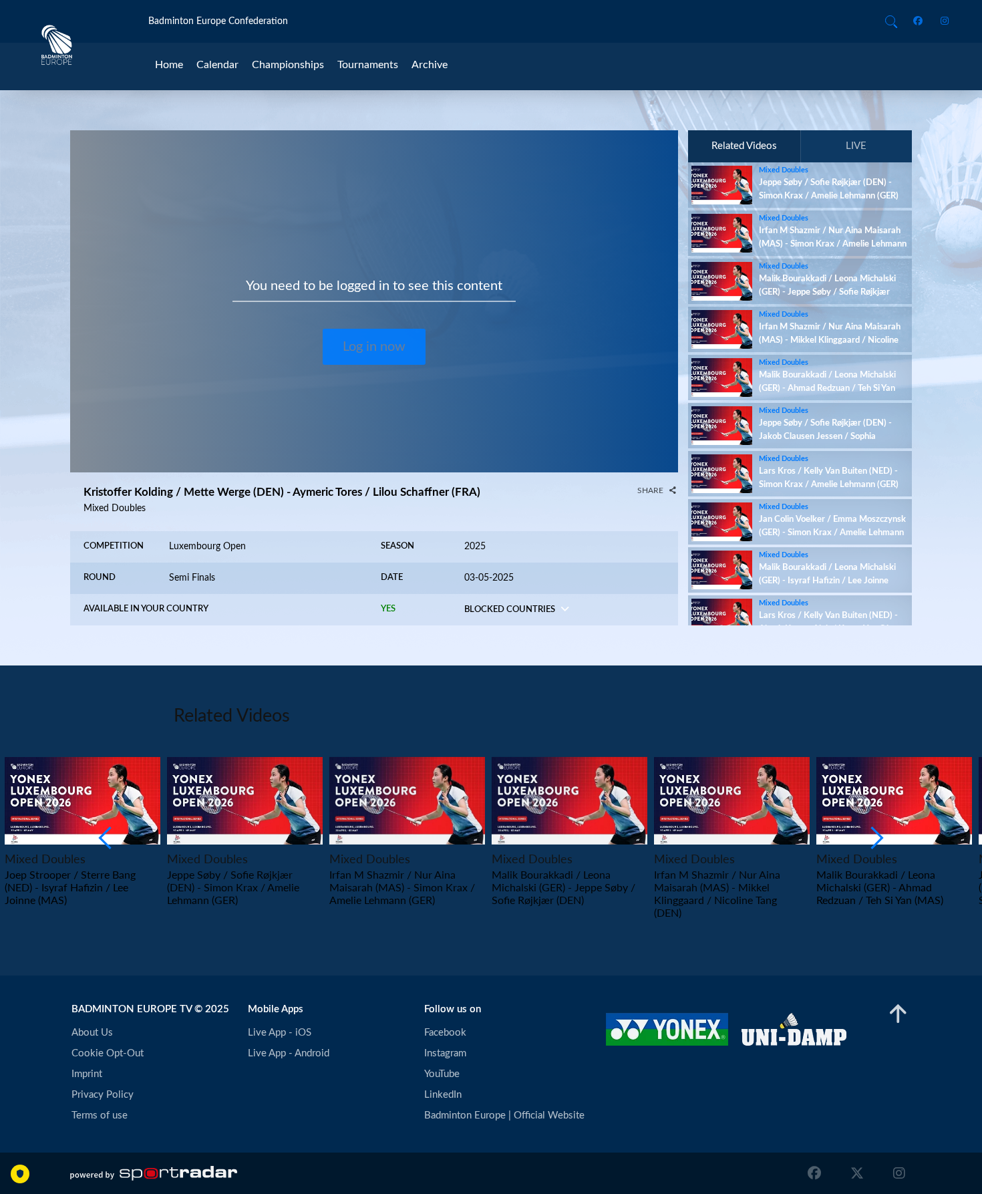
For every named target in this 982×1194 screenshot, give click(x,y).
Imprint (86, 1074)
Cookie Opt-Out (107, 1053)
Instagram (445, 1053)
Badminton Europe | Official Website (504, 1115)
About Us (92, 1033)
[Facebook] (920, 21)
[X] (857, 1173)
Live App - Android (288, 1053)
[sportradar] (153, 1173)
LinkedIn (443, 1095)
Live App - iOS (279, 1033)
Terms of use (99, 1115)
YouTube (442, 1074)
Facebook (445, 1033)
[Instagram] (940, 21)
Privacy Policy (102, 1095)
